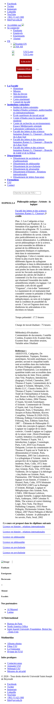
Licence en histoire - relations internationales (24, 526)
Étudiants (17, 30)
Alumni (16, 38)
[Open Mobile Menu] (37, 69)
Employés (18, 33)
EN (25, 44)
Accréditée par (14, 25)
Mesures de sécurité (16, 671)
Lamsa (10, 612)
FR (8, 41)
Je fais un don (26, 61)
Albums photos (14, 643)
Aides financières (24, 76)
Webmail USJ (13, 668)
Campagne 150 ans (24, 69)
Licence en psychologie (14, 547)
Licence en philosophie (14, 537)
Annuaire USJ (14, 666)
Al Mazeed (12, 609)
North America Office (17, 626)
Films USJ (12, 646)
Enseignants (19, 36)
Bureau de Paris (14, 623)
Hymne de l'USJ (15, 651)
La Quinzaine (13, 649)
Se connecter (13, 28)
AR (21, 46)
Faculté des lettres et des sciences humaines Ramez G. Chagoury (30, 212)
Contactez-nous (14, 663)
